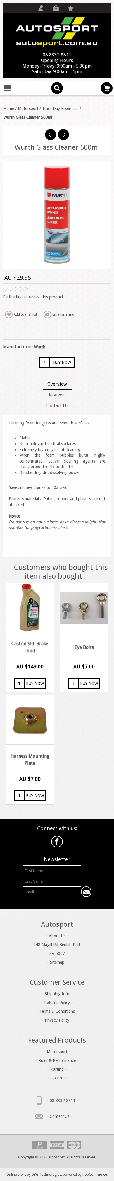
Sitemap (57, 962)
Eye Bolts (84, 647)
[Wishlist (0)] (70, 8)
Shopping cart (107, 88)
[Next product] (63, 134)
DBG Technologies (46, 1175)
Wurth (39, 347)
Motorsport (57, 1051)
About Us (57, 936)
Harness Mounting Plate (30, 759)
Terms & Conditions (57, 1011)
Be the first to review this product (33, 297)
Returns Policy (57, 1002)
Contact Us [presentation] (57, 405)
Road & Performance (57, 1060)
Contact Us (59, 1116)
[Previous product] (50, 134)
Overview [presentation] (57, 384)
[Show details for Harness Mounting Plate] (30, 719)
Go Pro (57, 1078)
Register (41, 8)
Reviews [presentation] (57, 395)
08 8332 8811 (62, 1100)
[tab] (57, 384)
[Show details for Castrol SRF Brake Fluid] (30, 607)
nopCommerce (94, 1175)
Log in (56, 8)
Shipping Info (57, 993)
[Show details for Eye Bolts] (84, 607)
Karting (57, 1069)
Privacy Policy (57, 1020)
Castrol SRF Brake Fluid (29, 647)
